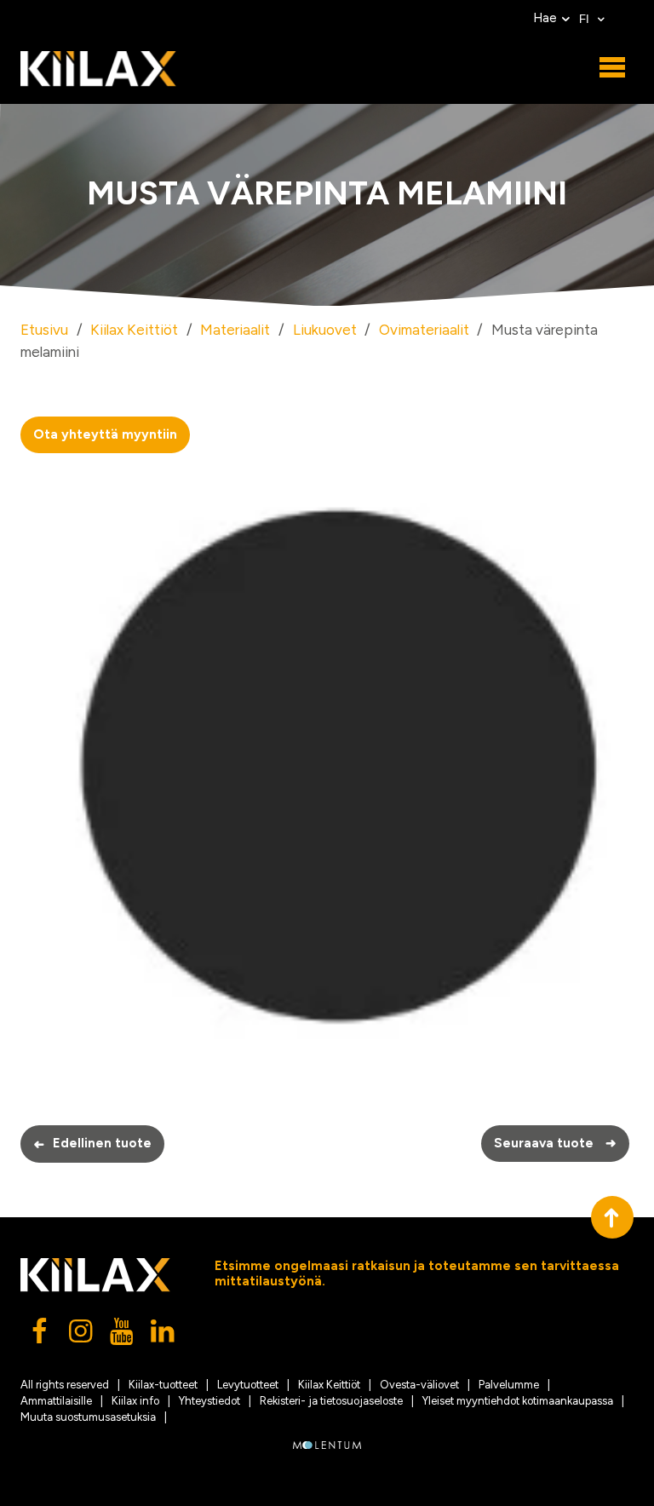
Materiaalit (235, 329)
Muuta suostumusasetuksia (88, 1417)
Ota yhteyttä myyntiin (105, 434)
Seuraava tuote (555, 1143)
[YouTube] (122, 1335)
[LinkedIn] (163, 1335)
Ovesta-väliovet (419, 1384)
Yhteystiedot (209, 1400)
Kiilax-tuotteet (163, 1384)
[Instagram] (81, 1335)
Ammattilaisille (56, 1400)
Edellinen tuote (92, 1143)
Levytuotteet (247, 1384)
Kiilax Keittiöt (134, 329)
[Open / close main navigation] (612, 68)
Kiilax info (135, 1400)
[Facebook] (40, 1335)
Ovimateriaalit (424, 329)
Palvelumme (509, 1384)
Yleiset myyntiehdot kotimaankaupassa (517, 1400)
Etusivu (44, 329)
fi (586, 19)
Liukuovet (325, 329)
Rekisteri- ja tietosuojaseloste (331, 1400)
